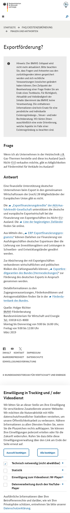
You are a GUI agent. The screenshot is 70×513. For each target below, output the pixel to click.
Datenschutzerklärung (17, 508)
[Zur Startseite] (66, 5)
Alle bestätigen (47, 452)
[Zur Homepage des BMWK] (13, 7)
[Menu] (3, 16)
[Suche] (66, 16)
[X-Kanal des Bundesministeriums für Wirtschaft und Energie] (20, 348)
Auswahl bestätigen (16, 452)
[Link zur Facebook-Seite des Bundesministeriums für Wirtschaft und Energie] (4, 348)
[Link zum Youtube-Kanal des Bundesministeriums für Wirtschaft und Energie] (12, 348)
